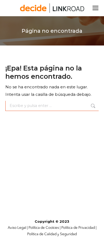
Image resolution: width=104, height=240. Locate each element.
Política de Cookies (44, 228)
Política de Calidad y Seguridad (52, 234)
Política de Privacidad (78, 228)
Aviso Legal (17, 228)
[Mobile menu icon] (95, 8)
